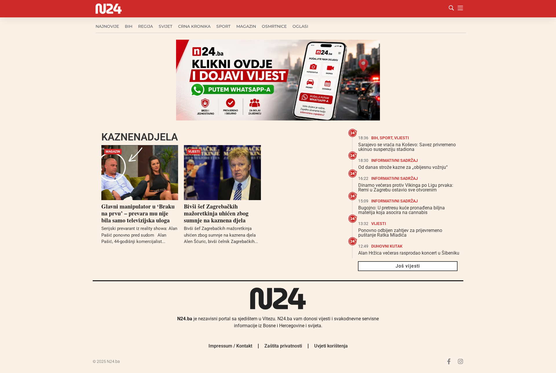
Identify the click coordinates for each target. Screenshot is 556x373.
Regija (145, 26)
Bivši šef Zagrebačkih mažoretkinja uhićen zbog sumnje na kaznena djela (216, 213)
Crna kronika (194, 26)
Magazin (246, 26)
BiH (128, 26)
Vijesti (194, 151)
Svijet (165, 26)
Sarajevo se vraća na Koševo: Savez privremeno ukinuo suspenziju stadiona (407, 147)
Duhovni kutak (387, 246)
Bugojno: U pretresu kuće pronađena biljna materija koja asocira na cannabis (401, 210)
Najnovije (107, 26)
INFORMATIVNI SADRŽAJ (394, 160)
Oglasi (300, 26)
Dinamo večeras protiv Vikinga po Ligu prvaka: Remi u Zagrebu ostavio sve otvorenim (405, 187)
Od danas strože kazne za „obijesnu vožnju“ (403, 167)
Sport (223, 26)
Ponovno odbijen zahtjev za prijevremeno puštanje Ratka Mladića (400, 233)
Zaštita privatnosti (283, 346)
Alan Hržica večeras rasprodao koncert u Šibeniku (408, 253)
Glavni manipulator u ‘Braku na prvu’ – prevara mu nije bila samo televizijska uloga (138, 213)
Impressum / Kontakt (230, 346)
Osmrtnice (274, 26)
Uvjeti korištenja (331, 346)
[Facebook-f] (449, 361)
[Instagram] (460, 361)
